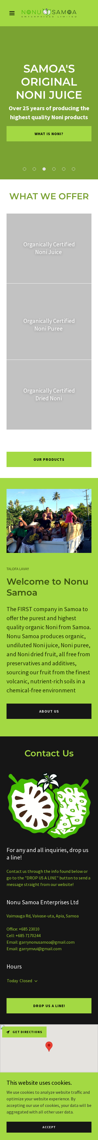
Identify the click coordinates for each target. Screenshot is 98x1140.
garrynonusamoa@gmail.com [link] (47, 942)
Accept (49, 1127)
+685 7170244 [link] (28, 935)
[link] (49, 13)
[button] (13, 13)
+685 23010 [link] (29, 929)
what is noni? (49, 133)
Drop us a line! (49, 1005)
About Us (49, 711)
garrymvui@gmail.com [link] (40, 948)
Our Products (49, 459)
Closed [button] (26, 980)
